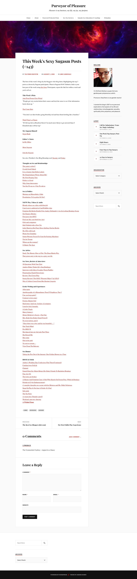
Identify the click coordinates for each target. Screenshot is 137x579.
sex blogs (33, 410)
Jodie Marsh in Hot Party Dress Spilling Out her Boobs (41, 228)
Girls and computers (29, 222)
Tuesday (55, 158)
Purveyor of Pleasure (68, 5)
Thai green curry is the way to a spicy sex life (37, 256)
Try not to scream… (29, 343)
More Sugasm (27, 147)
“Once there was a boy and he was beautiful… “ (38, 323)
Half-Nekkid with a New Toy (32, 225)
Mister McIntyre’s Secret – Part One (35, 315)
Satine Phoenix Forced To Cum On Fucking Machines (41, 236)
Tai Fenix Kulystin (31, 74)
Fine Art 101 (27, 374)
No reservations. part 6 (30, 320)
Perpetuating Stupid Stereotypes (33, 273)
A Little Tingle (28, 309)
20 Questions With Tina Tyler (32, 264)
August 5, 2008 (49, 74)
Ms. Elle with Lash (29, 231)
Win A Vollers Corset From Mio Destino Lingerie (39, 281)
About (36, 18)
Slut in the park (28, 340)
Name (25, 494)
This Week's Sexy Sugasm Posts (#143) (52, 63)
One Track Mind (28, 326)
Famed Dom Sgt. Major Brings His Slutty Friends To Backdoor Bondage (47, 371)
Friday (63, 158)
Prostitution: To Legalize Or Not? (34, 197)
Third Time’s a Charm (30, 120)
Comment (27, 472)
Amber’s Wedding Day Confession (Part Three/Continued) (42, 362)
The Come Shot (28, 109)
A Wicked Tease (28, 402)
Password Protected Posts (50, 18)
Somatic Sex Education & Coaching (89, 18)
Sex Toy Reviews (68, 18)
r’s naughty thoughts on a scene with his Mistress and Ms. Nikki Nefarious (47, 385)
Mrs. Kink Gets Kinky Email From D (35, 318)
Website (25, 505)
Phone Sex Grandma (29, 233)
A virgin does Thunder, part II (32, 396)
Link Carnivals (65, 74)
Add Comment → (75, 437)
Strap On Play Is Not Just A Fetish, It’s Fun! (37, 388)
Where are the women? (30, 242)
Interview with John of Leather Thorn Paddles (38, 270)
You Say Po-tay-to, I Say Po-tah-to (34, 186)
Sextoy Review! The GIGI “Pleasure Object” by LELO (41, 278)
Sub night (26, 391)
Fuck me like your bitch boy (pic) (34, 219)
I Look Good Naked (29, 169)
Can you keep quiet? (29, 295)
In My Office (27, 142)
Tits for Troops (27, 239)
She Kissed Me (28, 335)
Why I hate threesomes (30, 183)
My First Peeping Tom (30, 177)
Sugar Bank (26, 134)
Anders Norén (81, 574)
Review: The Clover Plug (31, 275)
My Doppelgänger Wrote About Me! (35, 175)
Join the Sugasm (28, 152)
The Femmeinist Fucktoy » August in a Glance (39, 450)
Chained (25, 368)
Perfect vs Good (28, 180)
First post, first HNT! (30, 216)
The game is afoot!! (29, 166)
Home (28, 18)
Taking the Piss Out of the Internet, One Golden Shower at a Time (44, 354)
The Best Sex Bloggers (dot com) (34, 425)
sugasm (41, 410)
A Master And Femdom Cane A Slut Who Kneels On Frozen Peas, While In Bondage (51, 379)
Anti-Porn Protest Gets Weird (32, 98)
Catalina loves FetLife (30, 365)
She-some (26, 337)
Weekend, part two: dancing (32, 399)
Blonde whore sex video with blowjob (35, 205)
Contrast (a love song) (30, 298)
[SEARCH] (119, 206)
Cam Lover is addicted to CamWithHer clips (37, 208)
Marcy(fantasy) (28, 312)
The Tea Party (27, 394)
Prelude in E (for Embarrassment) (34, 382)
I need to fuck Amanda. (30, 306)
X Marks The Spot (29, 245)
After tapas (26, 289)
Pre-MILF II (27, 329)
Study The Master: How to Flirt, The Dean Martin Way (41, 253)
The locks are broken (30, 376)
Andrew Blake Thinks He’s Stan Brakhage (37, 267)
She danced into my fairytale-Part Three (36, 332)
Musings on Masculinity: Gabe (33, 194)
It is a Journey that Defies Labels (33, 172)
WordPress (63, 574)
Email (56, 494)
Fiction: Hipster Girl (29, 301)
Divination (107, 18)
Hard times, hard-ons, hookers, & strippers (37, 303)
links (25, 410)
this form (44, 87)
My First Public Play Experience (69, 425)
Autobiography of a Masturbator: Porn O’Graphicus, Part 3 (42, 292)
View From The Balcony (31, 346)
